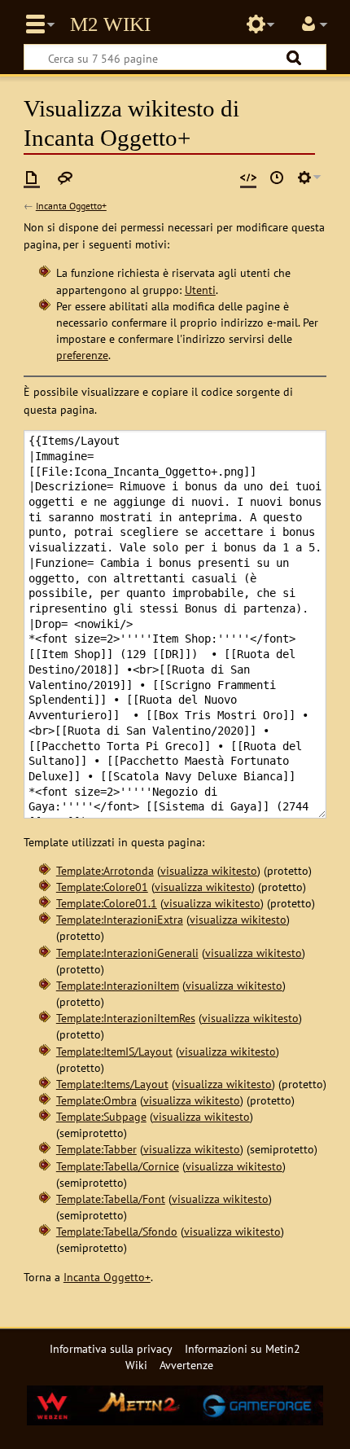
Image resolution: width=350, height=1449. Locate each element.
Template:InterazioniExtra (119, 919)
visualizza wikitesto (208, 870)
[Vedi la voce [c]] (32, 177)
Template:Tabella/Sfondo (116, 1231)
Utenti (200, 289)
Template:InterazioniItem (117, 985)
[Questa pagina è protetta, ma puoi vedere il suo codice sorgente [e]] (248, 177)
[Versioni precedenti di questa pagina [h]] (277, 177)
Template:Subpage (101, 1116)
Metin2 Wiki (110, 24)
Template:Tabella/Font (110, 1198)
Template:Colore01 (102, 886)
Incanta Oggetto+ (71, 206)
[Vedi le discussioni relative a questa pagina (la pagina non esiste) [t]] (65, 177)
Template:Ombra (96, 1100)
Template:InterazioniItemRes (125, 1017)
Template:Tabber (96, 1149)
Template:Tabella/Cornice (117, 1166)
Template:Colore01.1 (106, 903)
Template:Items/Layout (112, 1083)
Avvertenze (186, 1364)
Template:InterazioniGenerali (127, 952)
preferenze (82, 354)
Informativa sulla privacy (111, 1348)
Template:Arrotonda (105, 870)
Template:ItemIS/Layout (114, 1051)
